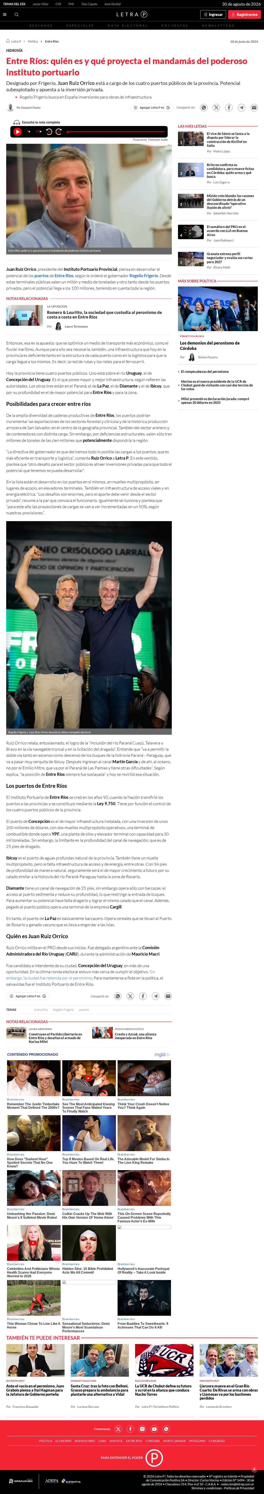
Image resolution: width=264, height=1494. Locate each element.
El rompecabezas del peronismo (205, 371)
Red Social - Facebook (130, 1428)
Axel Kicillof (113, 4)
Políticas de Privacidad (239, 1488)
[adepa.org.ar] (52, 1481)
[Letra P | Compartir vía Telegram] (241, 107)
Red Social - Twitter (118, 1428)
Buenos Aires (85, 1441)
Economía (63, 1441)
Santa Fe (116, 1441)
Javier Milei (40, 4)
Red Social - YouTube (154, 1428)
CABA (102, 1441)
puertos (41, 275)
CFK (58, 4)
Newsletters (218, 25)
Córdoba (152, 1441)
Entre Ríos (64, 275)
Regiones (41, 25)
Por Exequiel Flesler (28, 107)
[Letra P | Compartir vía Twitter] (216, 107)
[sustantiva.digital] (71, 1481)
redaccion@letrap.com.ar (237, 1484)
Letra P (16, 41)
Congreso (217, 1441)
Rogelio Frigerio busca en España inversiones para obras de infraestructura (86, 97)
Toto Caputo (89, 4)
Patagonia (197, 1441)
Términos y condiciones (206, 1488)
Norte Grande (174, 1441)
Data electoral (128, 25)
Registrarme (247, 14)
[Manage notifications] (254, 1469)
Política (33, 41)
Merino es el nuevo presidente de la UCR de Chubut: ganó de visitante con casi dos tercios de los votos (217, 385)
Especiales (80, 25)
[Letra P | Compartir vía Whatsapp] (203, 107)
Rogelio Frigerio (144, 275)
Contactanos (102, 1429)
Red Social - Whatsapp (166, 1428)
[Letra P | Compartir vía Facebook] (228, 107)
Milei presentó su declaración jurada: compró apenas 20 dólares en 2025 (215, 400)
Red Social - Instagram (142, 1428)
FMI (71, 4)
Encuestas (175, 25)
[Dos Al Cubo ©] (21, 1481)
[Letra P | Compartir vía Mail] (254, 107)
